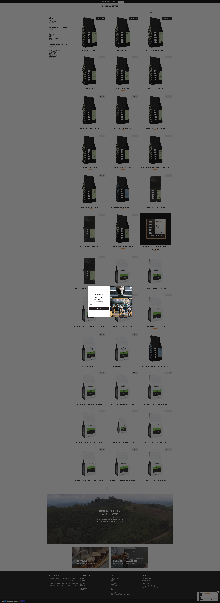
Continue (99, 308)
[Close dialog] (131, 287)
